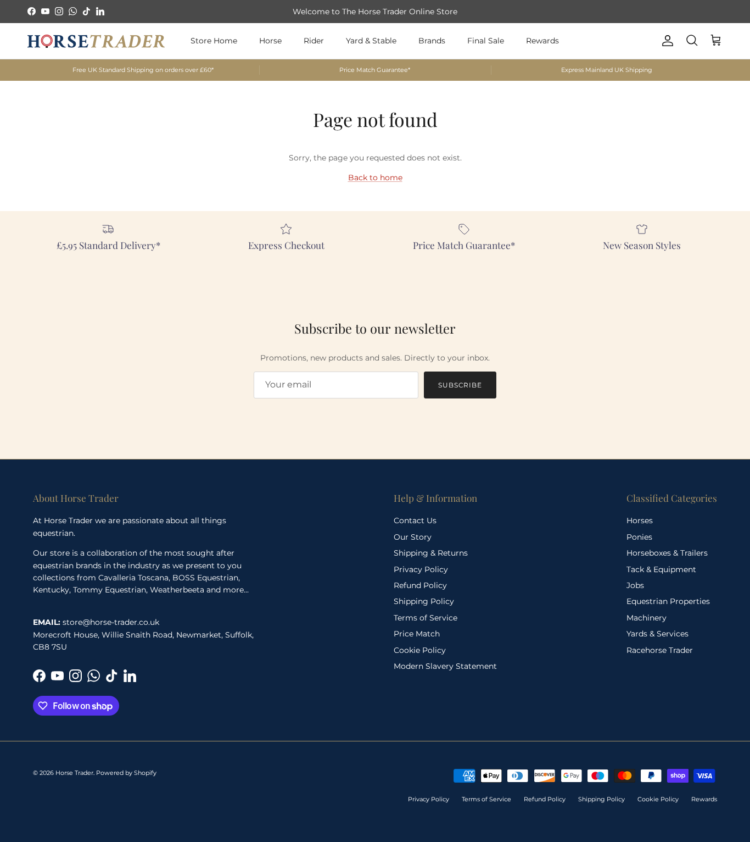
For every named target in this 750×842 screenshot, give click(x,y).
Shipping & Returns (431, 553)
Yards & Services (657, 634)
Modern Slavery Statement (445, 666)
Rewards (542, 41)
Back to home (375, 177)
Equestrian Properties (668, 601)
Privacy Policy (421, 569)
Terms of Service (425, 618)
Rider (314, 41)
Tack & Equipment (661, 569)
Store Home (214, 41)
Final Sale (485, 41)
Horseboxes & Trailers (667, 553)
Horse (270, 41)
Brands (431, 41)
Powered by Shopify (126, 773)
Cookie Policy (420, 650)
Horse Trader (74, 773)
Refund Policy (420, 585)
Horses (639, 520)
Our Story (413, 537)
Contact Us (415, 520)
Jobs (635, 585)
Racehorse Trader (659, 650)
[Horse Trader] (96, 40)
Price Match (417, 634)
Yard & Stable (371, 41)
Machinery (646, 618)
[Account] (665, 40)
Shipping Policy (424, 601)
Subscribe (460, 385)
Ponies (639, 537)
